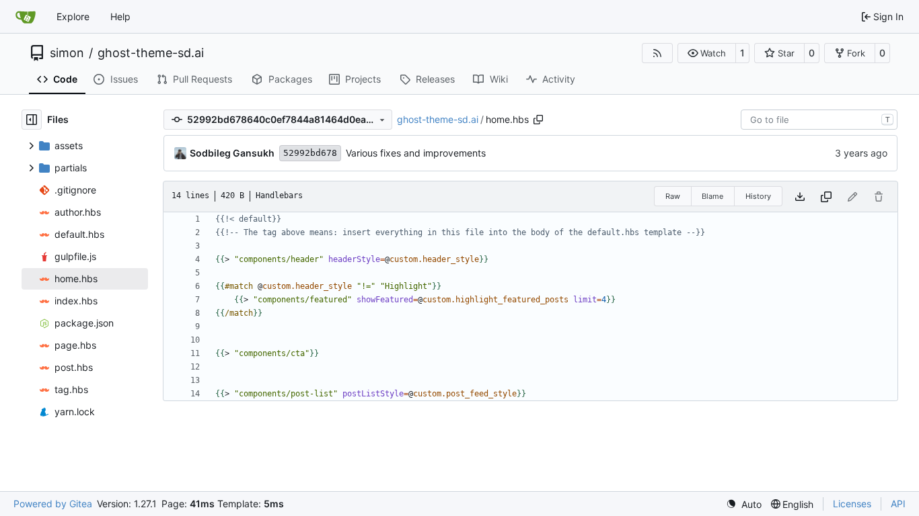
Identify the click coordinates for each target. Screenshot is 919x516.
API (898, 503)
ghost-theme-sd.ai (151, 53)
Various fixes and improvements (416, 153)
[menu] (744, 504)
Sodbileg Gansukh (232, 153)
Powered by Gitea (52, 503)
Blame (712, 196)
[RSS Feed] (657, 53)
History (758, 196)
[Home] (25, 17)
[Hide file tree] (32, 120)
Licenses (852, 503)
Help (120, 16)
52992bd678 (310, 153)
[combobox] (819, 120)
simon (67, 53)
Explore (73, 16)
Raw (672, 196)
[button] (706, 53)
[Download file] (800, 196)
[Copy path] (538, 119)
